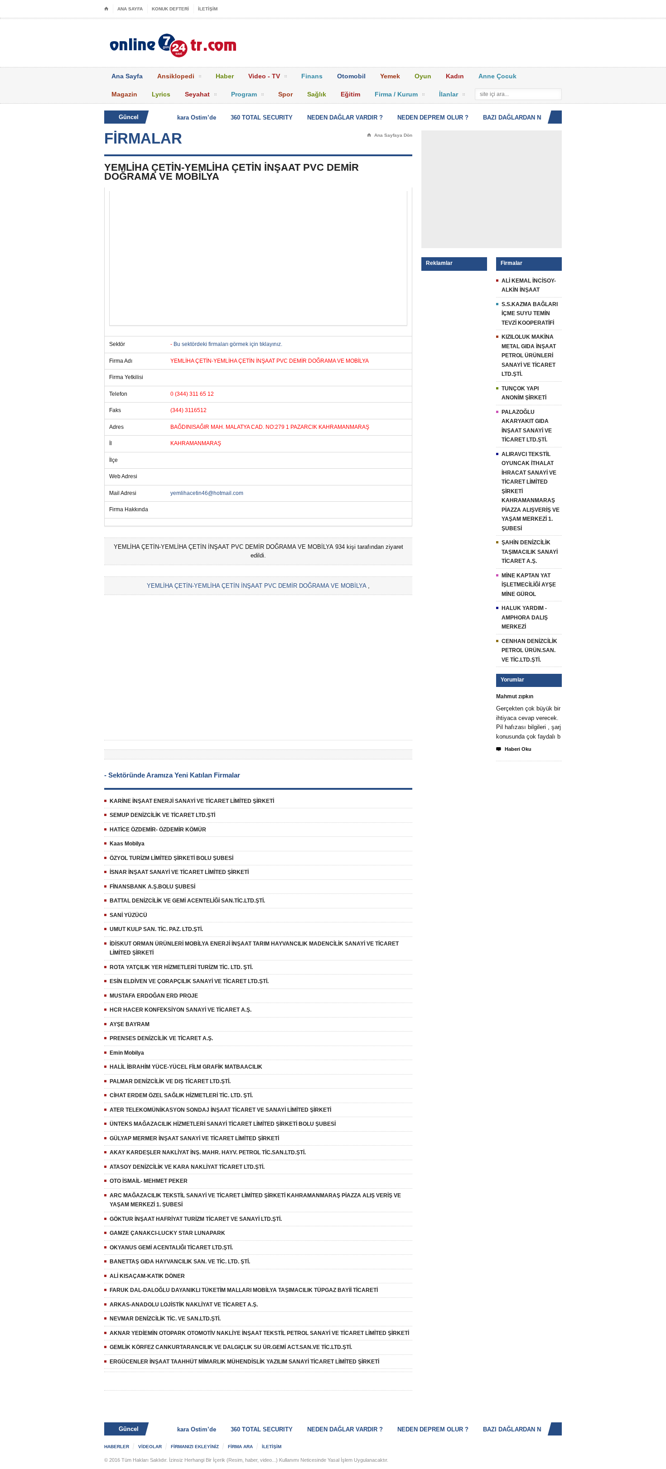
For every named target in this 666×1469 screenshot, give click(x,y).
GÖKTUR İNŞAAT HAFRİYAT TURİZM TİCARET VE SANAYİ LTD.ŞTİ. (196, 1219)
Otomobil (351, 76)
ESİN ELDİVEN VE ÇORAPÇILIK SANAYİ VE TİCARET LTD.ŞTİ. (189, 981)
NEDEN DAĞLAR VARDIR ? (332, 117)
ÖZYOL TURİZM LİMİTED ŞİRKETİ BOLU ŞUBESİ (171, 858)
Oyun (423, 76)
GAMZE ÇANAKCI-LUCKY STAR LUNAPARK (167, 1233)
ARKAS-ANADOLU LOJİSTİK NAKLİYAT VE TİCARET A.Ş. (184, 1304)
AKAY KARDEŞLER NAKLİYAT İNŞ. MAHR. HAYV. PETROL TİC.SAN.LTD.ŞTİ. (208, 1152)
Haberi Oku (513, 749)
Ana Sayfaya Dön (389, 135)
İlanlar (448, 94)
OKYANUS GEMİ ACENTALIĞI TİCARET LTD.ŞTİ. (171, 1247)
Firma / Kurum (396, 94)
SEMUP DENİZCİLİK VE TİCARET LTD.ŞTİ (162, 815)
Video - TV (264, 76)
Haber (225, 76)
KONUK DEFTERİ (170, 8)
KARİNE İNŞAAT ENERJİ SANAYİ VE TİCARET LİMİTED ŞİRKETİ (192, 801)
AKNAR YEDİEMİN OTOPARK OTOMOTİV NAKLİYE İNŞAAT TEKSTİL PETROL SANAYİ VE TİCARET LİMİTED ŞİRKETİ (259, 1333)
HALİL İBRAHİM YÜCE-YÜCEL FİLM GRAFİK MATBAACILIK (186, 1067)
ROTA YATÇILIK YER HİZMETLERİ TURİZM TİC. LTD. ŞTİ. (181, 967)
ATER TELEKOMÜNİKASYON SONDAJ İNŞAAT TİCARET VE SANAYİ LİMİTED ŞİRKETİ (220, 1110)
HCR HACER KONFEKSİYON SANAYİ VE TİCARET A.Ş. (180, 1010)
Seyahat (197, 94)
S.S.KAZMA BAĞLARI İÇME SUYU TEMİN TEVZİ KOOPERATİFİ (530, 313)
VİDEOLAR (150, 1446)
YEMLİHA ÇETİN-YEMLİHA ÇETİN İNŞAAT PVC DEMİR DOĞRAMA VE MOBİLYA (256, 585)
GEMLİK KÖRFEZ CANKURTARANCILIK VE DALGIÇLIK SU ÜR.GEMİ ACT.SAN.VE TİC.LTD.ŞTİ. (231, 1347)
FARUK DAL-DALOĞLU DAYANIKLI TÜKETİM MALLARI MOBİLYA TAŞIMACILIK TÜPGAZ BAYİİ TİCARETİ (244, 1290)
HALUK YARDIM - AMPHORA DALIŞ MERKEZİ (525, 617)
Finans (312, 76)
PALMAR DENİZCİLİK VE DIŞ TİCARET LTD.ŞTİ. (170, 1081)
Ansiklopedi (175, 76)
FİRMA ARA (240, 1446)
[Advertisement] (258, 258)
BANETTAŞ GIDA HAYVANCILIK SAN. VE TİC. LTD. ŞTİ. (180, 1261)
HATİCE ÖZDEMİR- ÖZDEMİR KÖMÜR (158, 829)
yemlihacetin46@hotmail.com (206, 493)
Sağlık (316, 94)
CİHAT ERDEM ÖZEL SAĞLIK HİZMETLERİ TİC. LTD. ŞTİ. (181, 1095)
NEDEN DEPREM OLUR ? (420, 117)
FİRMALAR (143, 138)
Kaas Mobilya (127, 843)
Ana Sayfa (127, 76)
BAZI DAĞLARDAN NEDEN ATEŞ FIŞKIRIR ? (532, 117)
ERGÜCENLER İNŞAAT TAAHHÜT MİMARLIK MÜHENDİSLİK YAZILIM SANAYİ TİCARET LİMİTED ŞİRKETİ (244, 1362)
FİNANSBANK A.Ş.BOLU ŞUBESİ (152, 886)
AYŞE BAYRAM (130, 1024)
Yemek (390, 76)
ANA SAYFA (130, 8)
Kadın (455, 76)
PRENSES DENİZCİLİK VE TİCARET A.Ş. (161, 1038)
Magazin (124, 94)
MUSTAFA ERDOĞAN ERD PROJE (154, 996)
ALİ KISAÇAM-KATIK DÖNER (147, 1276)
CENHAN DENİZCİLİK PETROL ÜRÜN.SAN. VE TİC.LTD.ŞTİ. (529, 650)
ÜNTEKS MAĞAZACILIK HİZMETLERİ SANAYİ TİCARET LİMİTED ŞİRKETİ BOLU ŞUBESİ (223, 1124)
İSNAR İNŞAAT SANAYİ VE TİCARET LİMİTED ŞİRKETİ (179, 872)
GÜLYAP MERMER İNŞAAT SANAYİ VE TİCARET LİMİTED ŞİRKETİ (194, 1138)
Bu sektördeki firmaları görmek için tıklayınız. (228, 344)
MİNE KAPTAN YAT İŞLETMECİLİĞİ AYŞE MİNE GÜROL (529, 584)
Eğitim (350, 94)
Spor (285, 94)
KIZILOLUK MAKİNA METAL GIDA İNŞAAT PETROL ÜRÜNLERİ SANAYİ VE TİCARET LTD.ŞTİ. (529, 355)
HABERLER (116, 1446)
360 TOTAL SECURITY (249, 117)
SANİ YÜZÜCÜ (128, 915)
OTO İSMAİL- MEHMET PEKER (149, 1181)
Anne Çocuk (497, 76)
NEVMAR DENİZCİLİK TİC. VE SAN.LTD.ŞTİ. (165, 1318)
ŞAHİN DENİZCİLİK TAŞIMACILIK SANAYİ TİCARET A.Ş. (530, 551)
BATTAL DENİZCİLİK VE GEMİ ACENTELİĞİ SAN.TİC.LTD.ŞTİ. (187, 901)
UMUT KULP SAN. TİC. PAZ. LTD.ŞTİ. (156, 929)
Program (244, 94)
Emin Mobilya (127, 1053)
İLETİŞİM (207, 8)
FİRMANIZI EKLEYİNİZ (195, 1446)
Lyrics (161, 94)
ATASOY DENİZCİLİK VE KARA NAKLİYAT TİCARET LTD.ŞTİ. (187, 1167)
